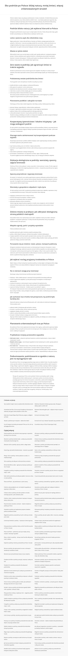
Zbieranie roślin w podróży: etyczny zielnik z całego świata (17, 444)
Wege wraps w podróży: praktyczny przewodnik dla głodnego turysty (18, 632)
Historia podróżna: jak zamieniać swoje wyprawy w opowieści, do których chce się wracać (18, 434)
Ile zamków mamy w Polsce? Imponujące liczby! (45, 424)
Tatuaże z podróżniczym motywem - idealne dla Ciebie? (16, 420)
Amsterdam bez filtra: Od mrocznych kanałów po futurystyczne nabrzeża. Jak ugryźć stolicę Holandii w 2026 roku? (18, 410)
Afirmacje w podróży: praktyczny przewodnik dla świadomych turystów (49, 434)
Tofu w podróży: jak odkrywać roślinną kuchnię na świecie (17, 461)
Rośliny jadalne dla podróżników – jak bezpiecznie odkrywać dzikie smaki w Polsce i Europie (48, 549)
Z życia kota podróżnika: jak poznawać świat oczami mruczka (49, 476)
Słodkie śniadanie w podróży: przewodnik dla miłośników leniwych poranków (17, 627)
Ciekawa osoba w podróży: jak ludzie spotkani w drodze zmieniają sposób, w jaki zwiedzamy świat (16, 493)
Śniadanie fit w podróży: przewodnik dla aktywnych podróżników (15, 566)
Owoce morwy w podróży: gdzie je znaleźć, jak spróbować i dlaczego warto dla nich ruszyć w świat (17, 582)
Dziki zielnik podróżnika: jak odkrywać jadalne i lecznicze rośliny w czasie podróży (18, 477)
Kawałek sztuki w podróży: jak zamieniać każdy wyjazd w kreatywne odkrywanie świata (17, 649)
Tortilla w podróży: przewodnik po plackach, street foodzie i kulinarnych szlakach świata (48, 593)
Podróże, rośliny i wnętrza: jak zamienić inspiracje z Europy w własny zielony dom (18, 499)
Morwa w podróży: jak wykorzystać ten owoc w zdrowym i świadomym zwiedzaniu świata (17, 549)
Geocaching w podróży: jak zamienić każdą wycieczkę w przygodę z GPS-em (47, 538)
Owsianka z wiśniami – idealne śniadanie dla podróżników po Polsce (49, 621)
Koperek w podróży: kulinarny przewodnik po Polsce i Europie (18, 542)
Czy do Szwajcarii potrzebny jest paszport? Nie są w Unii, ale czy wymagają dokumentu (18, 425)
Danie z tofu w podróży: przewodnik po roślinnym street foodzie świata (47, 451)
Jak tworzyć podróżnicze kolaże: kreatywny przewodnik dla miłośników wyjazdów (17, 644)
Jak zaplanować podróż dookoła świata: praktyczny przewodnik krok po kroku (49, 616)
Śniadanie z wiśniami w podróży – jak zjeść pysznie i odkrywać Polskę (49, 582)
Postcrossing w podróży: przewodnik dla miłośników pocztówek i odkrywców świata (49, 644)
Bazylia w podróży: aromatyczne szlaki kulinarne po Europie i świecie (18, 638)
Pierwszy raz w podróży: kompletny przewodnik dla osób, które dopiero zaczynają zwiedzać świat (18, 621)
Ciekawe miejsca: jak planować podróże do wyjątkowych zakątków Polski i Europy (47, 521)
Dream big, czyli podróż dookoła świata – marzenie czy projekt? (18, 450)
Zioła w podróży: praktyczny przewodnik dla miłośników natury (49, 461)
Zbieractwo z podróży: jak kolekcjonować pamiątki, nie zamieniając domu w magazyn (47, 445)
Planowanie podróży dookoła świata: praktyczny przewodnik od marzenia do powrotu (49, 499)
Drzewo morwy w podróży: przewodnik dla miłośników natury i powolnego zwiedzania (49, 440)
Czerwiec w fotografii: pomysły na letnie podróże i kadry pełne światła (49, 571)
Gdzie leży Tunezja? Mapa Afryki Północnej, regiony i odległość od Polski (18, 416)
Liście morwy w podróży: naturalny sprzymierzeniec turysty (17, 615)
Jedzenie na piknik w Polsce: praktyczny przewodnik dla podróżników (47, 465)
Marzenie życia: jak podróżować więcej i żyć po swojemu (17, 554)
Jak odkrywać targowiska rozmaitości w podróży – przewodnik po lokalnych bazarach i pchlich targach (49, 627)
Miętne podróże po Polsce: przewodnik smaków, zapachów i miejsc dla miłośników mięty (48, 555)
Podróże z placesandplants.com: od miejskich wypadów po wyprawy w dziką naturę (17, 488)
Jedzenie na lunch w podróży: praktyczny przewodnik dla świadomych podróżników (48, 649)
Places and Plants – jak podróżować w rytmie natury (16, 481)
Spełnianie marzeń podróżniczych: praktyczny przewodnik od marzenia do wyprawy (18, 571)
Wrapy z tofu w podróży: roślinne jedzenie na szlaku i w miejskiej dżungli (16, 456)
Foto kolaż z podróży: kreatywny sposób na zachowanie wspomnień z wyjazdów (47, 566)
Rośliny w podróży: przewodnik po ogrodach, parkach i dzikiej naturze (49, 482)
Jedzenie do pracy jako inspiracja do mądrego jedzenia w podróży (47, 493)
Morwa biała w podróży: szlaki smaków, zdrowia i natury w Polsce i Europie (48, 638)
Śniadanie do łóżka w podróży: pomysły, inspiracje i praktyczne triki (18, 560)
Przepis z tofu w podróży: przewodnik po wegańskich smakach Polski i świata (18, 610)
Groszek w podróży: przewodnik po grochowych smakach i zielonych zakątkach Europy (48, 532)
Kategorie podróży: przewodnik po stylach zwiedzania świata (48, 609)
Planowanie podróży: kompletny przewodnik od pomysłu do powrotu (48, 510)
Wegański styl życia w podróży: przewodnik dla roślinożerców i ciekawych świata (49, 632)
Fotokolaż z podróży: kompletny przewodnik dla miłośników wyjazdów (48, 577)
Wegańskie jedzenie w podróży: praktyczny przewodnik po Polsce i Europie (48, 504)
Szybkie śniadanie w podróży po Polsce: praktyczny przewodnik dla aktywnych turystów (18, 599)
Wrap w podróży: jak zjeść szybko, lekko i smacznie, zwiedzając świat (49, 516)
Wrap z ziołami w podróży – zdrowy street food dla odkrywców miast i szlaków (18, 538)
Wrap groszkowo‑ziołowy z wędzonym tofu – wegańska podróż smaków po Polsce (18, 593)
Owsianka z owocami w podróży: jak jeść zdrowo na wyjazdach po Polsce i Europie (49, 471)
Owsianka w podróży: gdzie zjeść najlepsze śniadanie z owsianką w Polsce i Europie (47, 488)
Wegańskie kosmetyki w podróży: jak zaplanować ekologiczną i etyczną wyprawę (49, 605)
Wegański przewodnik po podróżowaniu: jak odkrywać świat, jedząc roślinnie (49, 588)
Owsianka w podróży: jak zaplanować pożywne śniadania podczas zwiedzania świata (17, 510)
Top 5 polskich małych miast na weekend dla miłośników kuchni (18, 404)
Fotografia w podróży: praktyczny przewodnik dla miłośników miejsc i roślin (18, 605)
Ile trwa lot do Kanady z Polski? (42, 415)
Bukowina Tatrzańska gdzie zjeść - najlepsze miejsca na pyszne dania (49, 410)
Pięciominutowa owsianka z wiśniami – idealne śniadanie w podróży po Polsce (17, 504)
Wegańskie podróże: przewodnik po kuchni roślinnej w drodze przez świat (18, 516)
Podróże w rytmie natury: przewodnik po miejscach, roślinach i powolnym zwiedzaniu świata (18, 577)
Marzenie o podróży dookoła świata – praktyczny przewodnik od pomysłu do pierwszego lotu (18, 440)
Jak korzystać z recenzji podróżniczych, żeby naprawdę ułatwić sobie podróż (49, 543)
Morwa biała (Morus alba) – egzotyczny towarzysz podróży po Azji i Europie (18, 465)
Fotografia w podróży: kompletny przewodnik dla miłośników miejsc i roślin (18, 471)
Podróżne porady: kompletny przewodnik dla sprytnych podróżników (47, 456)
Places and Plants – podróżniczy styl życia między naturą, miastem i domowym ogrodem (17, 532)
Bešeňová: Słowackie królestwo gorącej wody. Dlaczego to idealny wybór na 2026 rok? (48, 405)
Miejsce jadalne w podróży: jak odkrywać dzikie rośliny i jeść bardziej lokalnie (48, 527)
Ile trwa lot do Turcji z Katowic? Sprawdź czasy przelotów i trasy (49, 420)
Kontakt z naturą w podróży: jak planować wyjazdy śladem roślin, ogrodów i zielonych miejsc (17, 588)
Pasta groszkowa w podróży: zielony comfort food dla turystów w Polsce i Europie (18, 527)
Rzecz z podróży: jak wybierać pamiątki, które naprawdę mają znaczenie (49, 599)
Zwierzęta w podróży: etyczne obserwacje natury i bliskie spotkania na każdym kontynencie (48, 560)
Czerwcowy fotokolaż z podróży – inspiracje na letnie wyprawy (18, 520)
